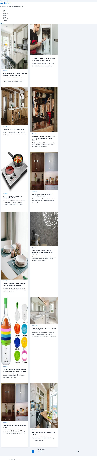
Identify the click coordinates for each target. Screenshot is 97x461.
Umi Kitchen (5, 3)
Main (4, 12)
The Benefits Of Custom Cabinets (13, 129)
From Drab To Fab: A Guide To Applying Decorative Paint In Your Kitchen (42, 252)
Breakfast (5, 10)
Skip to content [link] (4, 1)
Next (78, 451)
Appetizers (5, 13)
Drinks (4, 17)
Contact (5, 20)
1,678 (41, 451)
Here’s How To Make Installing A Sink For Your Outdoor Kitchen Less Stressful (43, 138)
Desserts (5, 15)
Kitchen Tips (6, 19)
